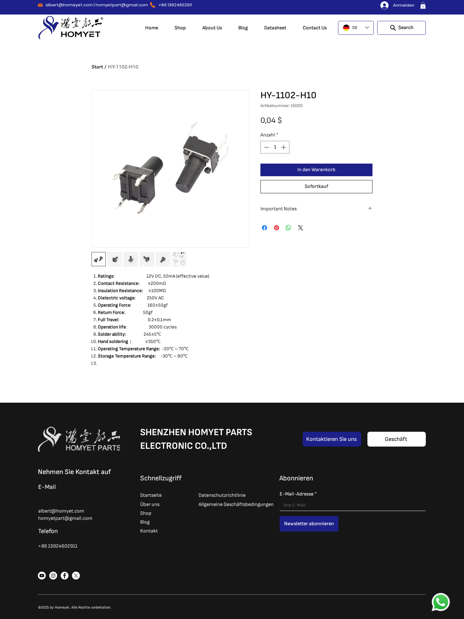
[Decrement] (265, 147)
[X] (76, 576)
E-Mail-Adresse (298, 494)
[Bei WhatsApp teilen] (288, 227)
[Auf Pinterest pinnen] (276, 227)
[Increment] (284, 147)
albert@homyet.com (61, 511)
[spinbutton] (275, 147)
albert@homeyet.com (69, 5)
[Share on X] (300, 227)
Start (97, 67)
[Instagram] (53, 576)
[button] (423, 5)
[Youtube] (42, 576)
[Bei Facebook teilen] (264, 227)
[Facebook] (64, 576)
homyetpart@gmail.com (122, 5)
